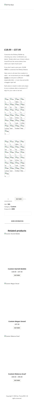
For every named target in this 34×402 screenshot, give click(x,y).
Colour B (7, 137)
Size (6, 188)
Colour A (7, 95)
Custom (13, 206)
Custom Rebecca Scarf (17, 374)
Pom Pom (7, 179)
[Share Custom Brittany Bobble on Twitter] (17, 213)
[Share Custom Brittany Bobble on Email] (9, 214)
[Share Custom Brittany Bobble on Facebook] (8, 213)
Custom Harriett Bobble (17, 269)
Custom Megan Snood (17, 321)
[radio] (7, 100)
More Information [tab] (17, 221)
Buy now (18, 199)
